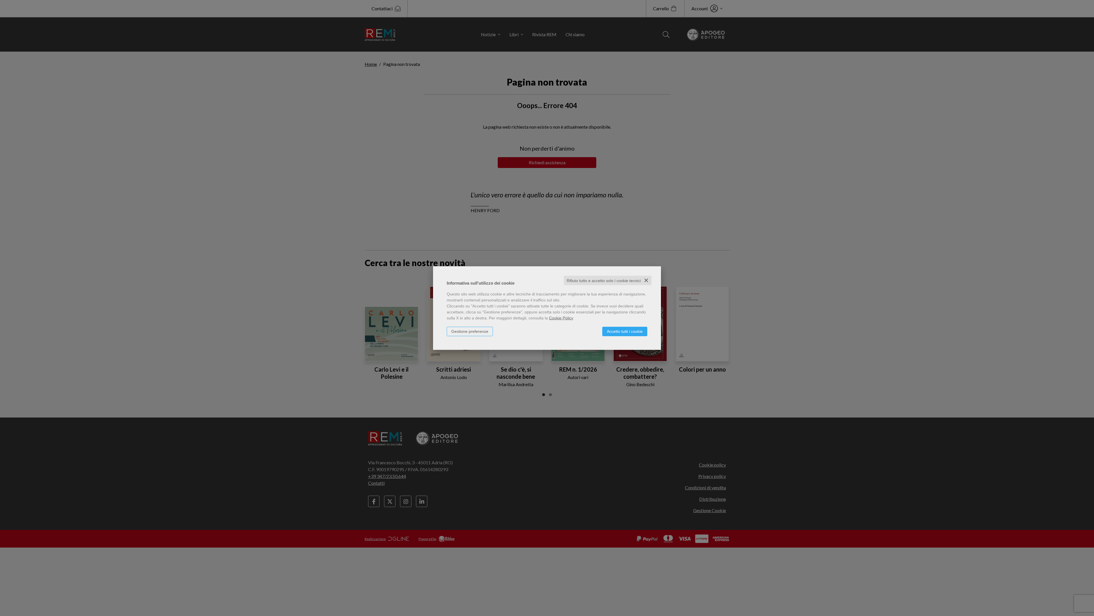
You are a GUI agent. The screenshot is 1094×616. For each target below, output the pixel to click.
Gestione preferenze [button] (469, 331)
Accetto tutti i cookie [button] (625, 331)
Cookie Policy (561, 317)
